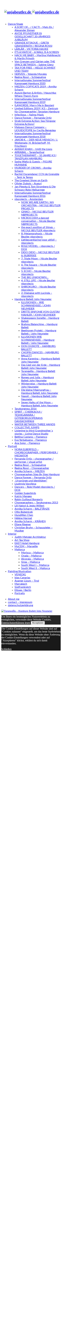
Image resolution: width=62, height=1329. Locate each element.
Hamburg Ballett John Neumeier (33, 299)
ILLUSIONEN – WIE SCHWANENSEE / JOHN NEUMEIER (36, 305)
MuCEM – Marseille (26, 546)
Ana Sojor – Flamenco (27, 443)
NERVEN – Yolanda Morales (31, 74)
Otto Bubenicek (24, 512)
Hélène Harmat (23, 518)
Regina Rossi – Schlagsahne (30, 77)
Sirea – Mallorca (30, 562)
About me (13, 599)
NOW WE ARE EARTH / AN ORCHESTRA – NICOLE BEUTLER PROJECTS (41, 205)
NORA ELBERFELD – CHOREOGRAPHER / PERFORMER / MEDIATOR (36, 452)
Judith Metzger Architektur (30, 537)
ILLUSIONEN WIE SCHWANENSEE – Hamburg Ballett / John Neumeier (37, 340)
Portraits (20, 593)
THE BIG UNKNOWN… (34, 277)
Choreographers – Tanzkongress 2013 (36, 502)
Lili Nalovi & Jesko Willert (29, 505)
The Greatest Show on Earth (31, 180)
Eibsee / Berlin (23, 590)
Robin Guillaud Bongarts (29, 499)
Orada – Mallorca (31, 555)
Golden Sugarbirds (25, 493)
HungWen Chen (24, 515)
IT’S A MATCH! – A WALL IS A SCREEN (37, 52)
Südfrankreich (23, 587)
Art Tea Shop (22, 540)
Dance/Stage (15, 24)
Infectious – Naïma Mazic (29, 114)
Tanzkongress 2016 (26, 408)
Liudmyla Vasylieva (25, 484)
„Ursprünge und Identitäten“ (31, 480)
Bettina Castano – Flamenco (31, 437)
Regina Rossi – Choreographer (32, 468)
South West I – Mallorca (35, 565)
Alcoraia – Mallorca (32, 559)
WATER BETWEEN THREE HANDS (35, 424)
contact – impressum (20, 602)
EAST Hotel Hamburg (27, 543)
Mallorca (20, 549)
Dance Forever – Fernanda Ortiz (33, 118)
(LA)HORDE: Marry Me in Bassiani (34, 105)
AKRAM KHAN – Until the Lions (33, 149)
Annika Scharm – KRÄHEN (30, 521)
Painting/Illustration (19, 571)
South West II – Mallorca (35, 568)
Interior (12, 534)
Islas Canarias (22, 577)
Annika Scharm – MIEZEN (30, 471)
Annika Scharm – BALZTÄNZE (32, 509)
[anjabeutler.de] (31, 12)
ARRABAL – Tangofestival (29, 152)
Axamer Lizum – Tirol (27, 580)
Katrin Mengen (23, 496)
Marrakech (21, 584)
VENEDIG (20, 574)
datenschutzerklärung (20, 605)
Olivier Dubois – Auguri (28, 183)
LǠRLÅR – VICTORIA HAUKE (31, 49)
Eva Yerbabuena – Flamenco (31, 440)
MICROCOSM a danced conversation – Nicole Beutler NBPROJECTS (38, 221)
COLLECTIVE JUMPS (27, 427)
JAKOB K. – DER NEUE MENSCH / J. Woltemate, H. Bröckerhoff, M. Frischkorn (36, 142)
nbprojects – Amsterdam (29, 199)
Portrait (12, 446)
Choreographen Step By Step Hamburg (37, 474)
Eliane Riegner (23, 524)
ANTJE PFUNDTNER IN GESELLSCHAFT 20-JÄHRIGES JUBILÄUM (32, 36)
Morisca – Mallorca (32, 552)
